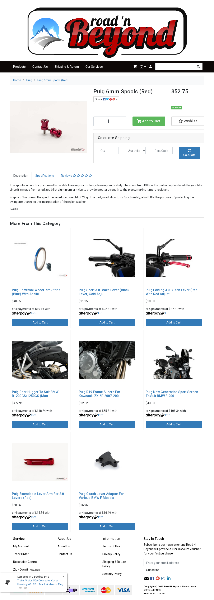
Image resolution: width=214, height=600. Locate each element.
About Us (64, 546)
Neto (158, 590)
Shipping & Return (67, 66)
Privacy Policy (111, 554)
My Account (21, 546)
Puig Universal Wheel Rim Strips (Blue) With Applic (36, 292)
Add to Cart (150, 121)
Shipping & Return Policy (114, 564)
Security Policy (112, 574)
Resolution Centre (25, 561)
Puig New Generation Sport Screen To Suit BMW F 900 (172, 394)
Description (20, 175)
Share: (99, 99)
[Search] (198, 66)
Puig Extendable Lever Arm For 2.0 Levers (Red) (38, 496)
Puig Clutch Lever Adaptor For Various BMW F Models (101, 496)
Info (34, 313)
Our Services (94, 66)
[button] (187, 121)
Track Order (21, 554)
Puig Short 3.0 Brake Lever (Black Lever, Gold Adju (104, 292)
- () (140, 66)
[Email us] (146, 578)
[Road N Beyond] (107, 32)
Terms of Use (111, 546)
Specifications (44, 175)
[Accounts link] (151, 67)
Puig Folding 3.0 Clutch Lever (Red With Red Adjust (171, 292)
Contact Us (40, 66)
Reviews (67, 175)
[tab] (21, 176)
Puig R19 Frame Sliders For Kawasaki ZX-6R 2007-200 (99, 394)
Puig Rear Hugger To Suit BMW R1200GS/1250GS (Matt (35, 394)
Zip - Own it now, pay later (26, 572)
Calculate (189, 155)
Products (19, 66)
